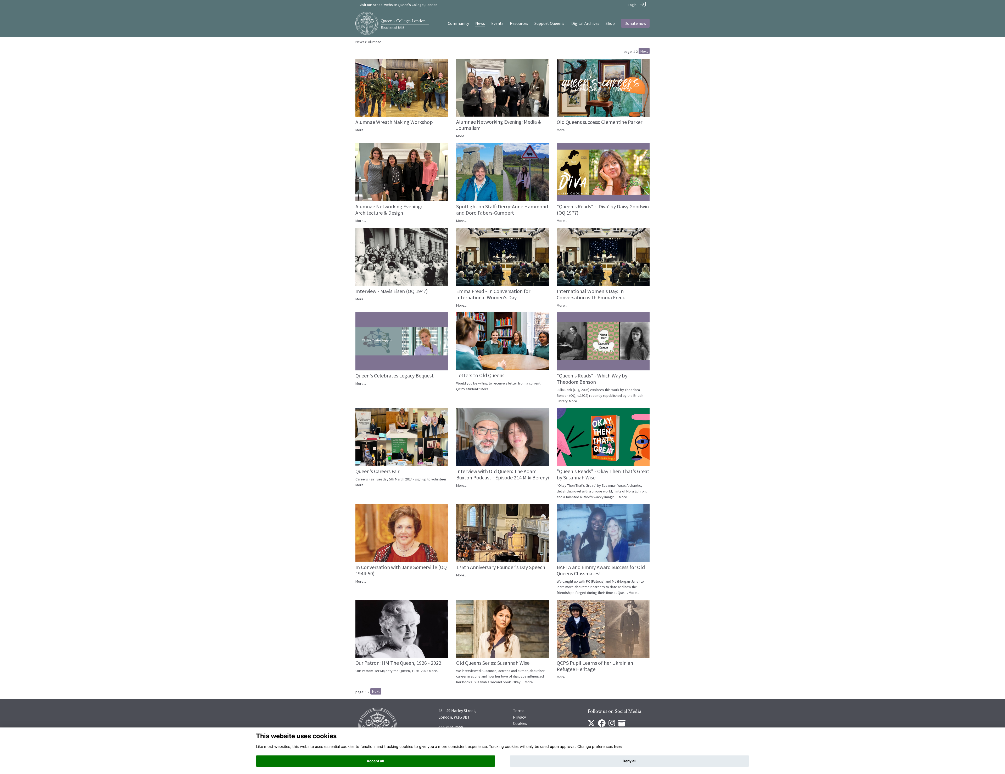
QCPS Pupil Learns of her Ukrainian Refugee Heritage (595, 666)
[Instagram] (611, 724)
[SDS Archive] (622, 724)
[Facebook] (602, 724)
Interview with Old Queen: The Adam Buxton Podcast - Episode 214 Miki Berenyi (502, 474)
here (618, 746)
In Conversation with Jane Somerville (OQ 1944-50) (401, 570)
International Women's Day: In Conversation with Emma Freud (591, 294)
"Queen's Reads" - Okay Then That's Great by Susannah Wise (603, 474)
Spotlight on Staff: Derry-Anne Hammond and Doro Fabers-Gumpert (502, 209)
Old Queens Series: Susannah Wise (492, 663)
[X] (591, 724)
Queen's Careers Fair (377, 471)
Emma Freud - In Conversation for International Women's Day (493, 294)
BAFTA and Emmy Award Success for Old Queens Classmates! (601, 570)
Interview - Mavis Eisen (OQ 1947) (391, 291)
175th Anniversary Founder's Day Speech (500, 567)
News (359, 41)
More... (360, 130)
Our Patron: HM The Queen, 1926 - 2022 (398, 663)
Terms (518, 710)
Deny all (629, 761)
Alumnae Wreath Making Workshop (394, 122)
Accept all (375, 761)
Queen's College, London (417, 4)
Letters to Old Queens (480, 375)
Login (632, 4)
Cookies (520, 723)
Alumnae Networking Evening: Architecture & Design (388, 209)
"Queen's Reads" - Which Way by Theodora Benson (592, 378)
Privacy (519, 717)
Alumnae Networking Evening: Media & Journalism (498, 124)
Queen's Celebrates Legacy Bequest (394, 375)
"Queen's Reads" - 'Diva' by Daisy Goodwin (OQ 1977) (603, 209)
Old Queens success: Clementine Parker (599, 122)
